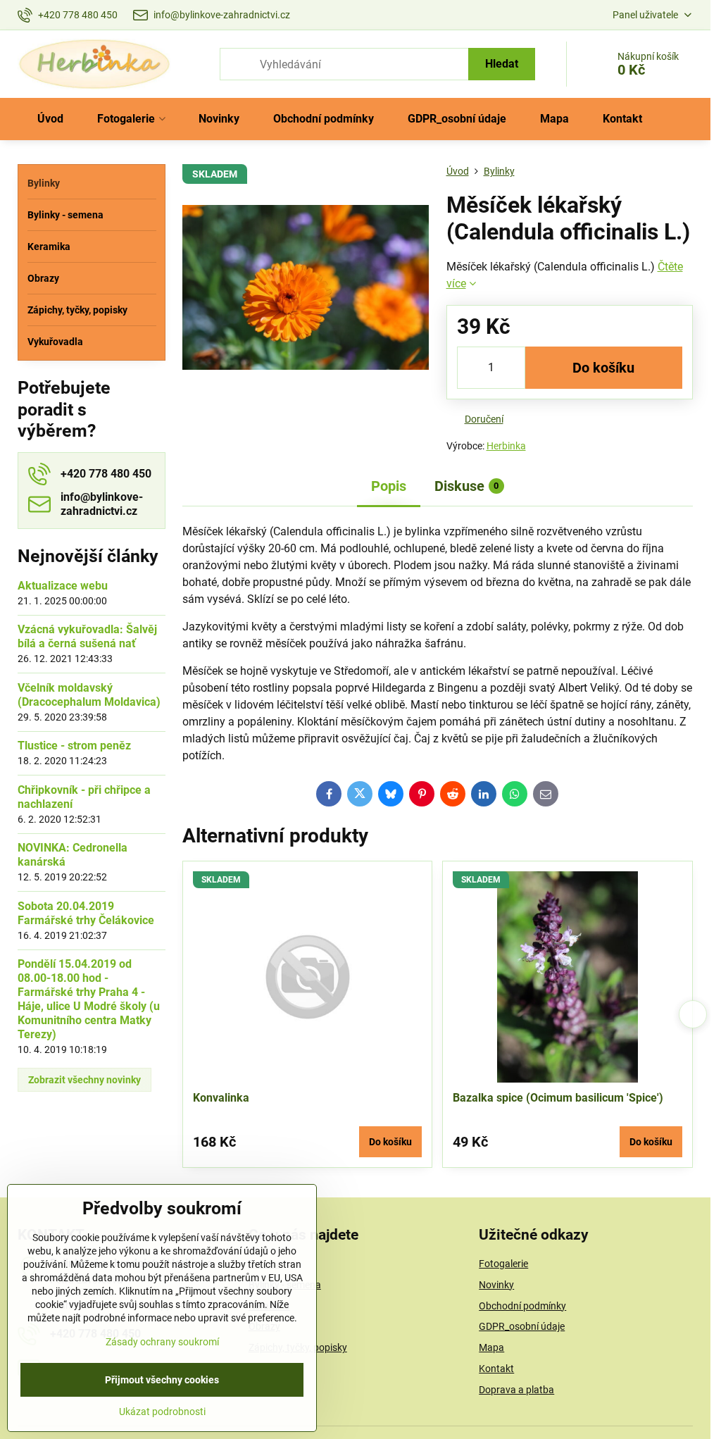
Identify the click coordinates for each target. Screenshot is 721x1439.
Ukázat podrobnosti (162, 1411)
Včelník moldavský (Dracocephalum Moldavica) (89, 695)
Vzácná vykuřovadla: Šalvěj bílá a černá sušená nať (87, 636)
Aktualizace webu (63, 585)
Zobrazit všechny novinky (84, 1079)
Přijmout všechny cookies (162, 1379)
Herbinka (506, 445)
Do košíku (603, 367)
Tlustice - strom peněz (74, 745)
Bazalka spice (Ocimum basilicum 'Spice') (558, 1097)
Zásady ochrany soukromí (162, 1341)
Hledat (501, 63)
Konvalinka (221, 1097)
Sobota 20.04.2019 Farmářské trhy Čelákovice (86, 913)
